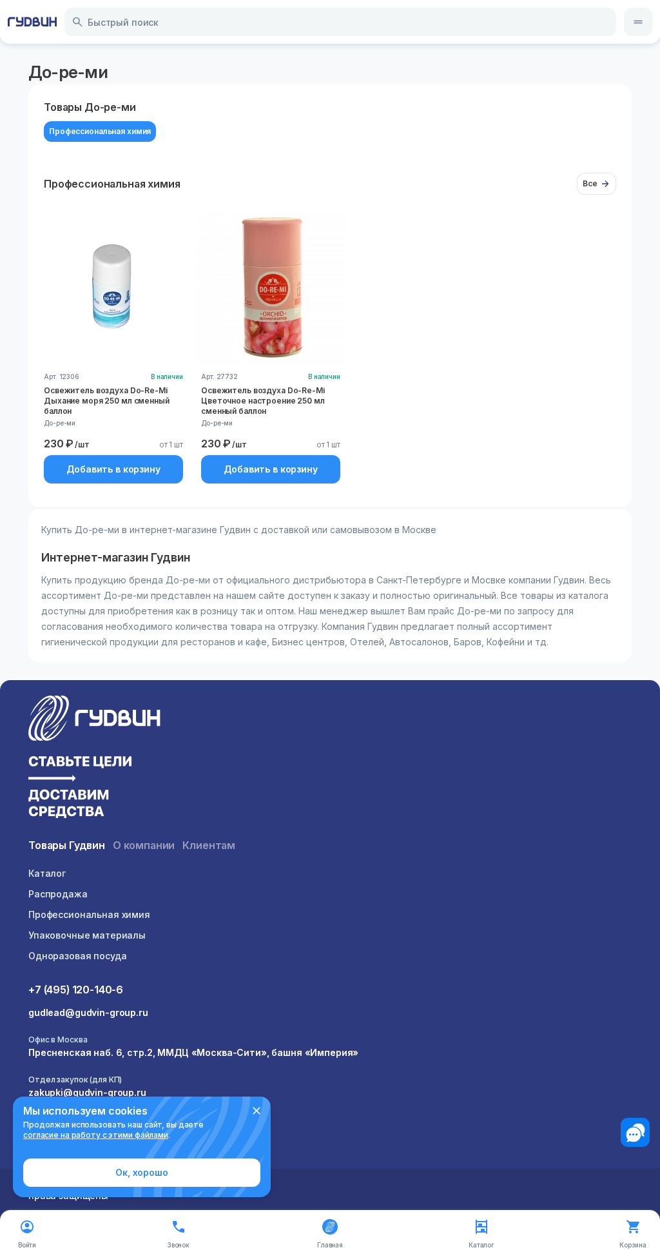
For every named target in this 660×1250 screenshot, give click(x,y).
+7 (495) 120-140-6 (75, 989)
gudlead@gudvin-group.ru (88, 1012)
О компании (144, 845)
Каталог (47, 873)
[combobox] (340, 22)
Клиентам (208, 845)
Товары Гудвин (66, 845)
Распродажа (58, 893)
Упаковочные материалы (87, 935)
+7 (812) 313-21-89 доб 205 (90, 1132)
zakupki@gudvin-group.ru (87, 1092)
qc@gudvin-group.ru (75, 1146)
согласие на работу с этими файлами (95, 1135)
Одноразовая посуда (77, 955)
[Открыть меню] (638, 22)
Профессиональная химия (89, 914)
